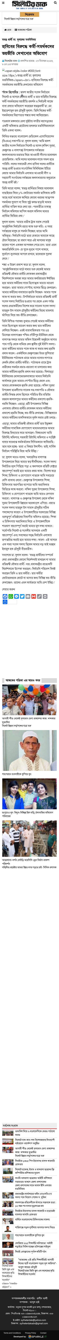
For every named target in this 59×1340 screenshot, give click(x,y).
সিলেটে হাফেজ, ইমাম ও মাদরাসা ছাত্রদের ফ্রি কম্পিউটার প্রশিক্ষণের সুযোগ (34, 1171)
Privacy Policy (30, 1333)
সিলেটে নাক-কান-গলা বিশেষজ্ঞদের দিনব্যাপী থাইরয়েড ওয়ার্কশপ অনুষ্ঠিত (35, 1141)
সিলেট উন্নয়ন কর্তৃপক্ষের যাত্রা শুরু (35, 1152)
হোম (9, 30)
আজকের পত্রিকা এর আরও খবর (23, 680)
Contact (43, 1333)
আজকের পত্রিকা (24, 30)
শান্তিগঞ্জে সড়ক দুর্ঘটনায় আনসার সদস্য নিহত (35, 1227)
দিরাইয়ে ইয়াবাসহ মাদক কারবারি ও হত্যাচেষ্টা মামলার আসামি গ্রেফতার (35, 1212)
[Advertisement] (29, 643)
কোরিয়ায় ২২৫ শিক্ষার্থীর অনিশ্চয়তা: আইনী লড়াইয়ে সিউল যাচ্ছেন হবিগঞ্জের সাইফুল (34, 1245)
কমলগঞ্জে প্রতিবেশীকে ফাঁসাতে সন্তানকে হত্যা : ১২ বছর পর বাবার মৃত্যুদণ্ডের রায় (35, 1204)
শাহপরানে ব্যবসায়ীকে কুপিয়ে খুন (17, 774)
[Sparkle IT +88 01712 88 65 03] (37, 1337)
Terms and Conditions (12, 1333)
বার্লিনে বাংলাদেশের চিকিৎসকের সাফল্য (32, 1219)
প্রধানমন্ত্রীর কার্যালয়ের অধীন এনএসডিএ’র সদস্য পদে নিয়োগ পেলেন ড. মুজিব (33, 1195)
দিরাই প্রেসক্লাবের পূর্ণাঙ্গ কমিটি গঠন (30, 1251)
